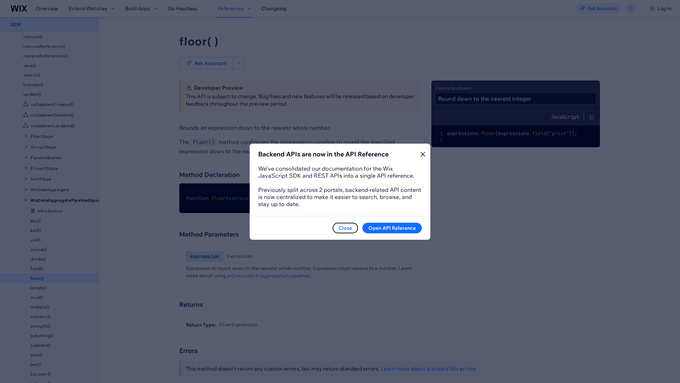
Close (345, 228)
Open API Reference (392, 228)
